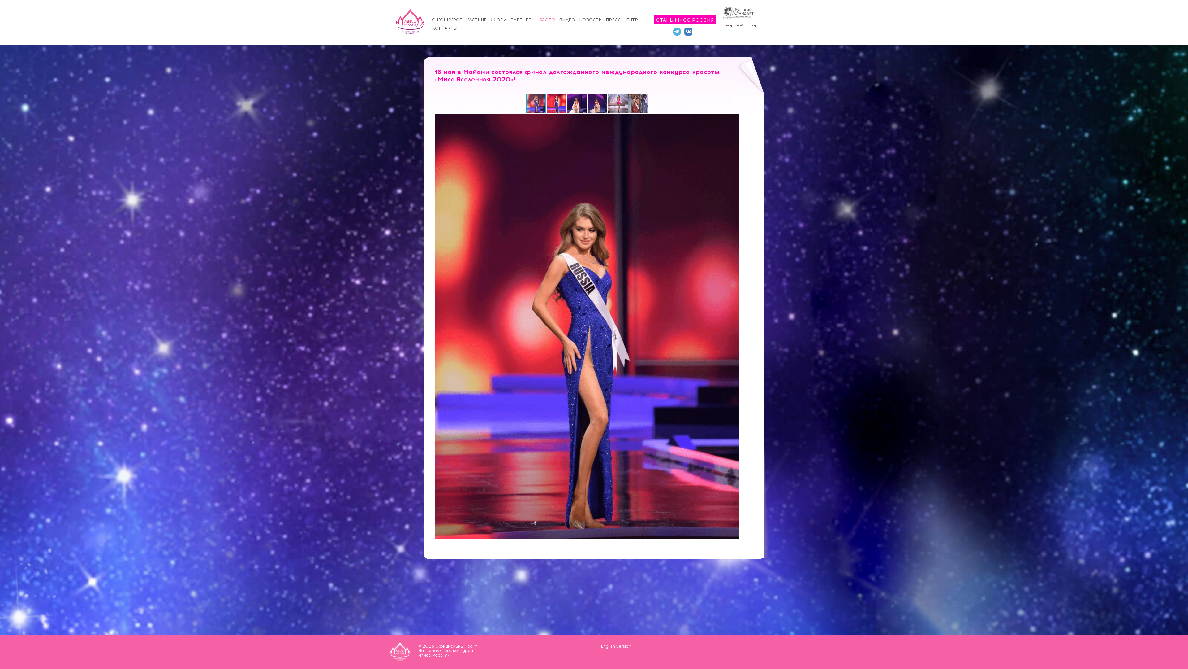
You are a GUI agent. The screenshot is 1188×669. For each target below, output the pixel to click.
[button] (557, 103)
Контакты (444, 28)
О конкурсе (447, 20)
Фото (547, 20)
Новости (590, 20)
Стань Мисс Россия (685, 20)
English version (616, 646)
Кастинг (476, 20)
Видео (567, 20)
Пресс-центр (622, 20)
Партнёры (523, 20)
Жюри (498, 20)
